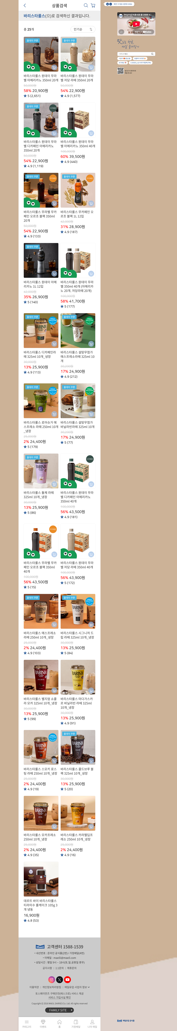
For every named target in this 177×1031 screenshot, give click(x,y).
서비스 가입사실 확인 (59, 997)
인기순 (78, 29)
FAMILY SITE (58, 1010)
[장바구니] (92, 5)
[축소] (110, 4)
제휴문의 (72, 968)
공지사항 (47, 968)
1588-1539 (73, 947)
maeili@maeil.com (64, 957)
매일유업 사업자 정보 (76, 987)
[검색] (85, 5)
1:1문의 (59, 968)
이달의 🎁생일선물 (124, 58)
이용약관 (34, 987)
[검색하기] (152, 54)
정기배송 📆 (122, 62)
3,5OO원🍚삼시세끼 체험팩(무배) (140, 62)
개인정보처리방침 (51, 987)
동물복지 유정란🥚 (140, 58)
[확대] (107, 4)
